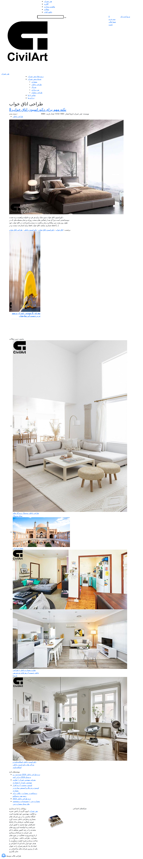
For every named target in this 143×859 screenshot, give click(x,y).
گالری (46, 4)
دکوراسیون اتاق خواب (46, 230)
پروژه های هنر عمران (36, 76)
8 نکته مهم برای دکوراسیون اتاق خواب (37, 109)
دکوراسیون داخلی (30, 230)
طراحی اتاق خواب (15, 230)
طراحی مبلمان (36, 92)
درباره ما (31, 98)
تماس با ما (32, 95)
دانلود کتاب (48, 12)
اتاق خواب (59, 230)
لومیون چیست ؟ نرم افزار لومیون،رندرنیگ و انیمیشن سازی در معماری (26, 788)
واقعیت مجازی (49, 6)
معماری (34, 82)
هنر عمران (48, 1)
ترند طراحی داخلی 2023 (22, 798)
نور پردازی (35, 90)
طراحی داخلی (36, 84)
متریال (33, 87)
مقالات (46, 9)
